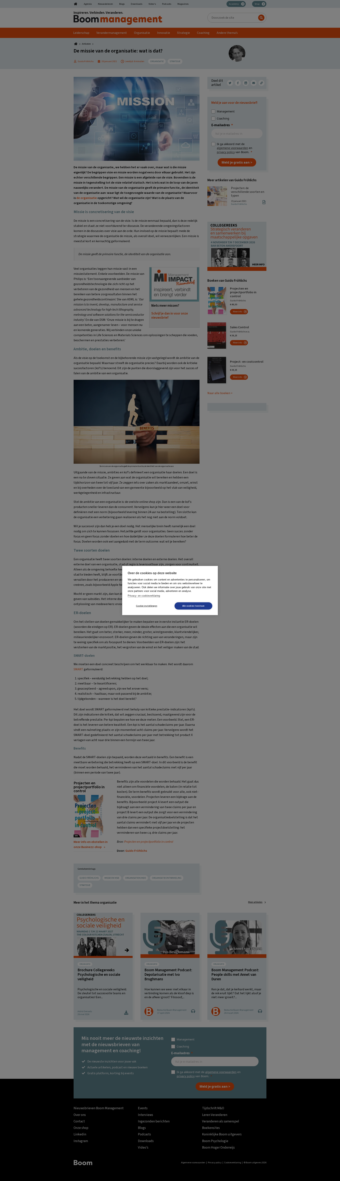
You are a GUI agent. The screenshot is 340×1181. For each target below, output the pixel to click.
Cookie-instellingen (146, 606)
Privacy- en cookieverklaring (144, 595)
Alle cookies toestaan (193, 605)
